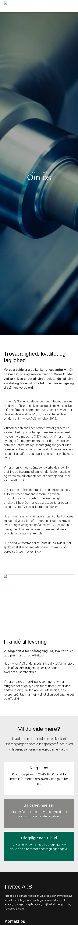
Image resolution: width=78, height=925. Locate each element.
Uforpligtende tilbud (39, 838)
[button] (71, 6)
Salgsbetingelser (39, 805)
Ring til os (39, 768)
